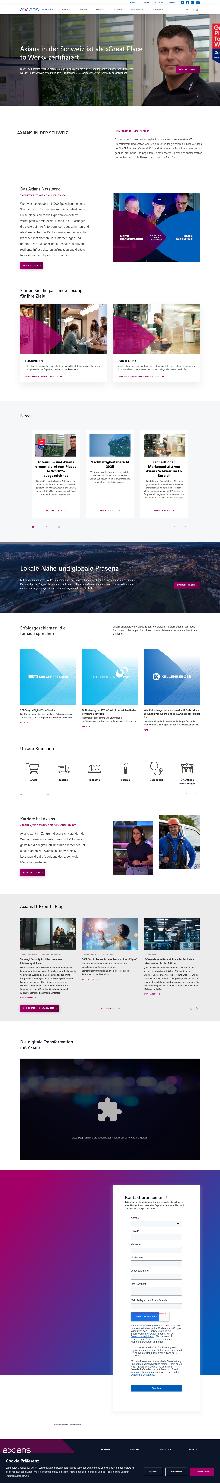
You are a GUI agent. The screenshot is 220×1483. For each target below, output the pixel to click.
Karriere (133, 2)
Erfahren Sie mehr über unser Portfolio (138, 377)
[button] (188, 95)
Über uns (66, 10)
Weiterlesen (26, 979)
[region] (110, 773)
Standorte (159, 2)
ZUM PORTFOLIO (30, 265)
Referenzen (158, 10)
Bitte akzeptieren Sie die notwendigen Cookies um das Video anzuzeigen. (110, 1137)
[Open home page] (29, 9)
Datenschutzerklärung (17, 1475)
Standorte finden (186, 585)
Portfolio (100, 10)
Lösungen (83, 10)
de (187, 10)
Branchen (118, 10)
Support (172, 2)
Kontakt (146, 2)
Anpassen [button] (153, 1471)
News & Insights (137, 10)
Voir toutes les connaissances (38, 1008)
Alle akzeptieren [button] (202, 1471)
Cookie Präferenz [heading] (22, 1461)
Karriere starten (186, 63)
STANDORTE (165, 1449)
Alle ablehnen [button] (176, 1471)
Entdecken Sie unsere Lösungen (41, 377)
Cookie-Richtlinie (107, 1471)
